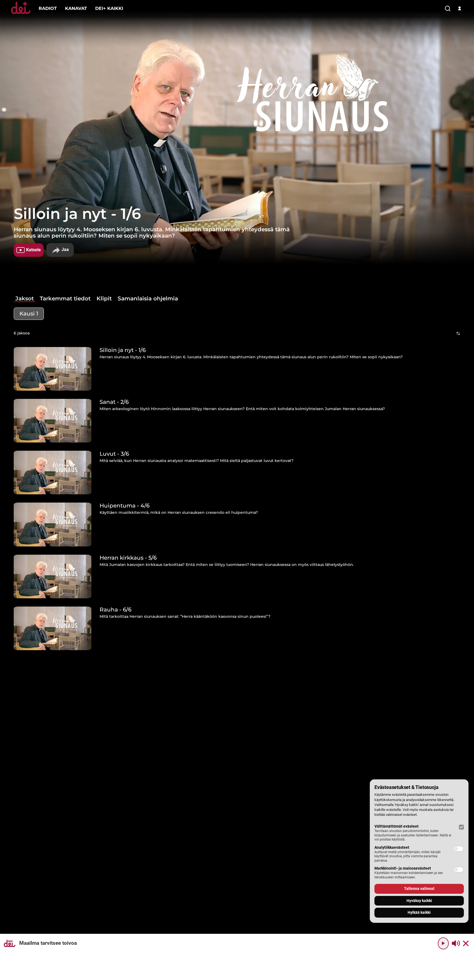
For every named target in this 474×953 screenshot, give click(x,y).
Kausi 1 (28, 313)
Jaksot (24, 298)
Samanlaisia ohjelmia (148, 298)
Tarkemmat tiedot (65, 298)
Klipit (104, 298)
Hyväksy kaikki (419, 900)
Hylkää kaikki (419, 912)
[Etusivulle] (20, 13)
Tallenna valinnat (419, 888)
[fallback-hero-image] (52, 369)
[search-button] (448, 9)
